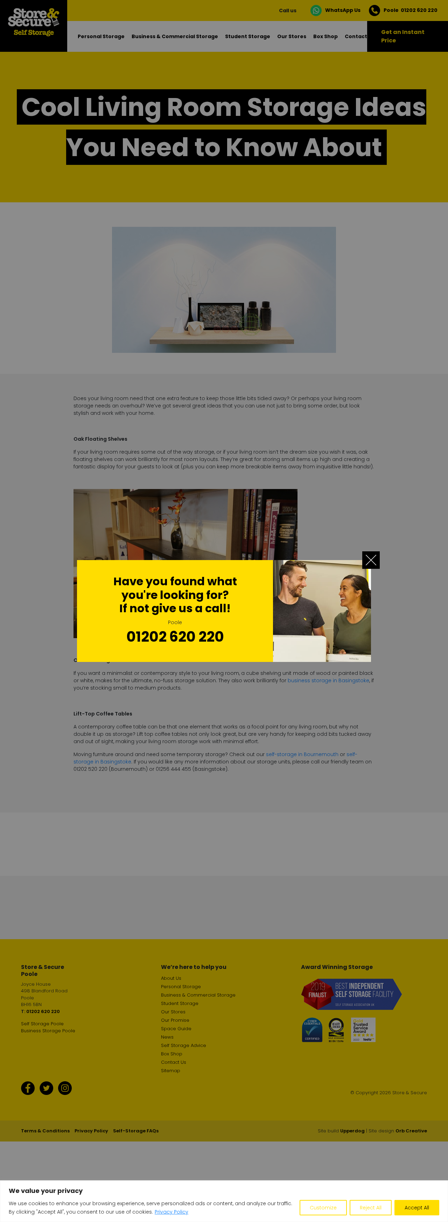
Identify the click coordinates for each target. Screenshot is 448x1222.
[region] (224, 1201)
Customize (323, 1207)
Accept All (417, 1207)
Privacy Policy (171, 1211)
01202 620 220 (175, 637)
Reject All (371, 1207)
